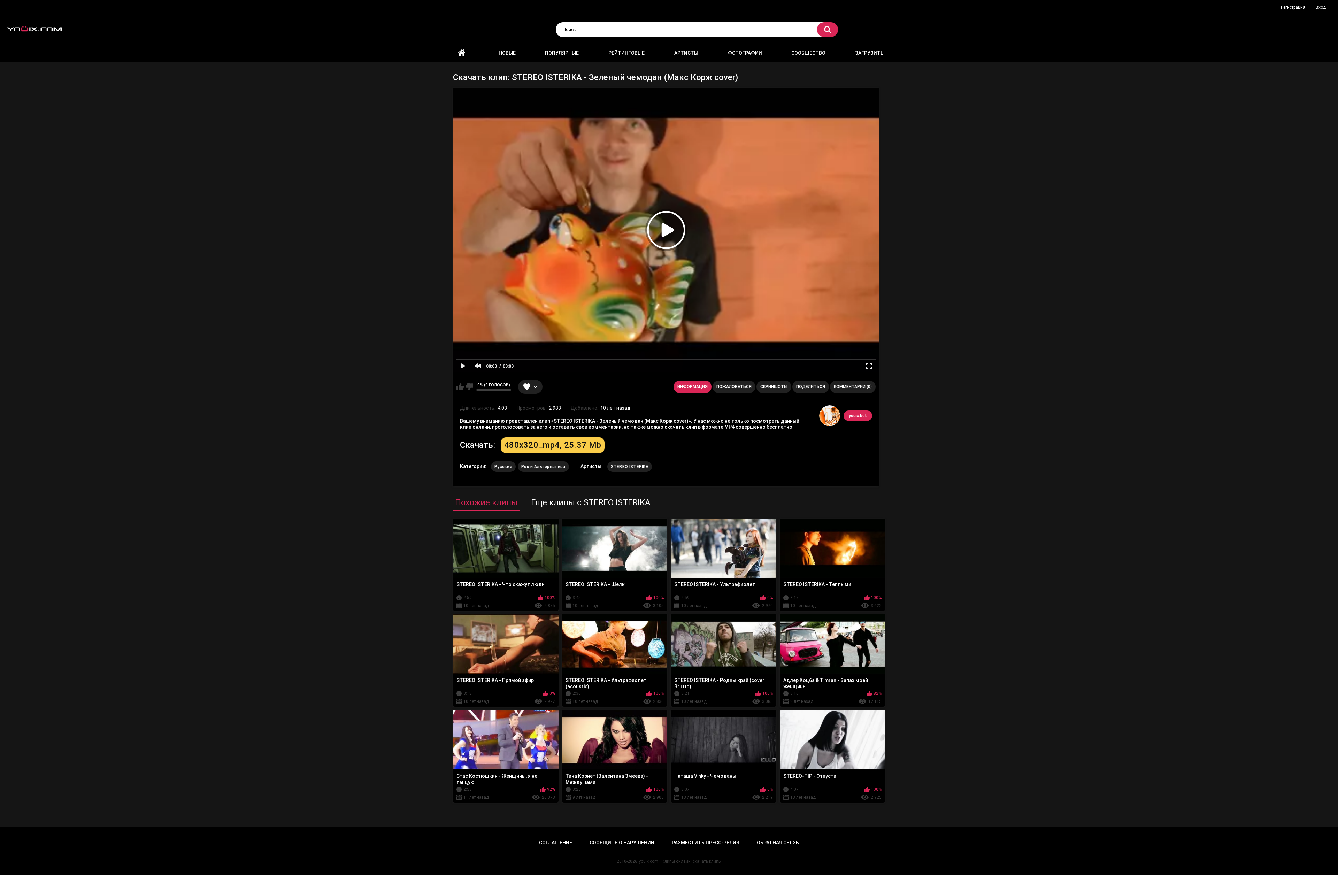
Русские (503, 466)
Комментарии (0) (853, 386)
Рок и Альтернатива (543, 466)
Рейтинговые (626, 53)
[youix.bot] (829, 415)
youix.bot (858, 415)
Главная (461, 53)
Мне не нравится (469, 386)
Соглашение (555, 842)
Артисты (686, 53)
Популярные (562, 53)
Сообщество (808, 53)
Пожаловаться (734, 386)
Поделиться (810, 386)
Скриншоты (773, 386)
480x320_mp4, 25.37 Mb (552, 445)
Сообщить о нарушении (622, 842)
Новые (507, 53)
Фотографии (745, 53)
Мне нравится (460, 386)
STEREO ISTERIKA (630, 466)
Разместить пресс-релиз (705, 842)
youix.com (648, 861)
